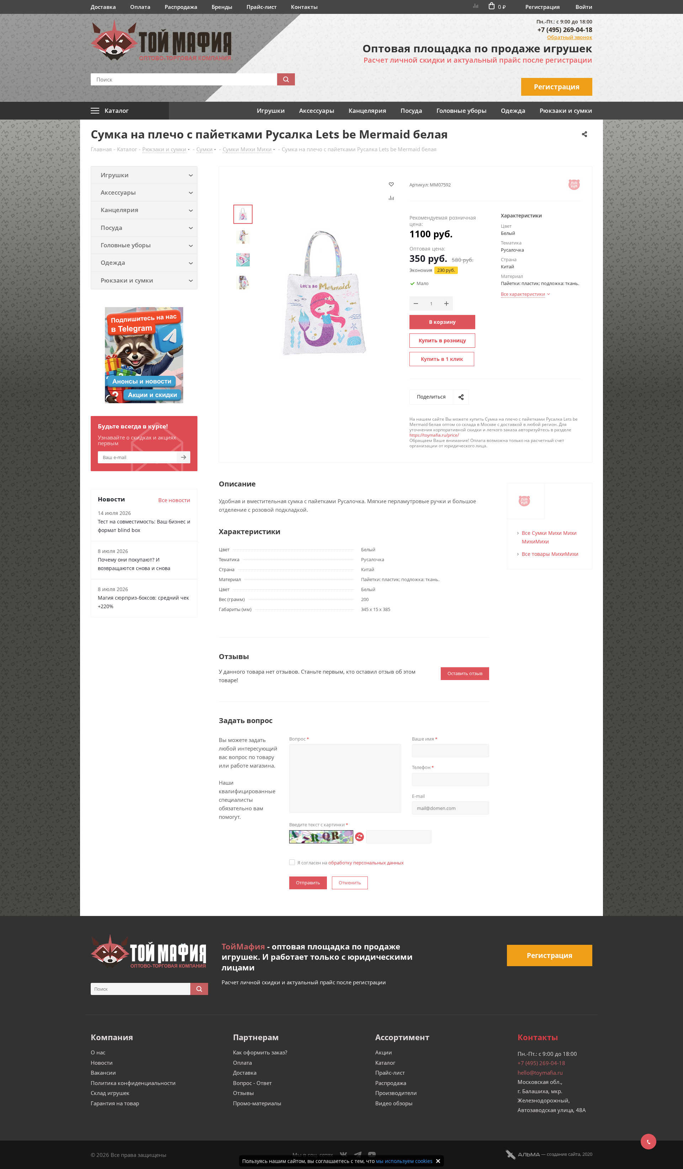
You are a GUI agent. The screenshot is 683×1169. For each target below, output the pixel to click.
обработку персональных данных (366, 862)
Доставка (103, 6)
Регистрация (542, 6)
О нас (98, 1052)
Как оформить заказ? (260, 1052)
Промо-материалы (257, 1103)
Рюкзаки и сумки (566, 110)
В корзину (442, 321)
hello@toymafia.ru (540, 1072)
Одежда (513, 110)
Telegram (358, 1154)
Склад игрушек (110, 1092)
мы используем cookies (404, 1161)
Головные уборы (461, 110)
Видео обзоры (394, 1103)
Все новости (174, 500)
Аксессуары (316, 110)
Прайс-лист (262, 6)
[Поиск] (286, 79)
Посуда (411, 110)
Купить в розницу (442, 340)
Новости (102, 1062)
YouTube (372, 1154)
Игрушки (271, 110)
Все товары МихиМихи (550, 554)
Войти (584, 6)
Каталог (385, 1062)
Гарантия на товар (115, 1103)
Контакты (304, 6)
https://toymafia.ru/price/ (434, 435)
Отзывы (243, 1092)
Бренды (222, 6)
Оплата (140, 6)
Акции (383, 1052)
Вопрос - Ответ (252, 1082)
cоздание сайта (563, 1154)
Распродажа (181, 6)
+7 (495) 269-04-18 (565, 29)
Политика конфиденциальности (133, 1082)
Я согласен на (350, 862)
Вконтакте (343, 1154)
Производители (396, 1092)
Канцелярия (367, 110)
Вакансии (103, 1072)
